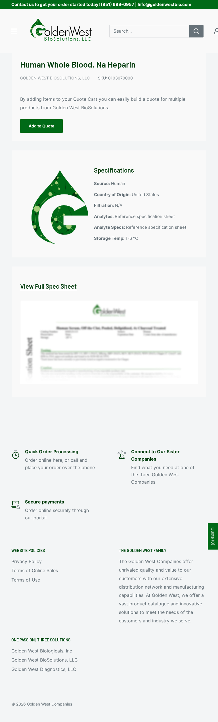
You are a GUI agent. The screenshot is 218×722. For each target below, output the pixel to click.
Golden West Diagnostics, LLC (43, 669)
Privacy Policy (26, 561)
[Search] (196, 31)
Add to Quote (41, 125)
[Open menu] (14, 31)
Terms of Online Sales (34, 570)
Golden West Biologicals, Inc (41, 651)
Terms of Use (25, 580)
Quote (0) (213, 536)
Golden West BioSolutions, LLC (55, 77)
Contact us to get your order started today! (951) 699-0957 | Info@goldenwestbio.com (101, 4)
